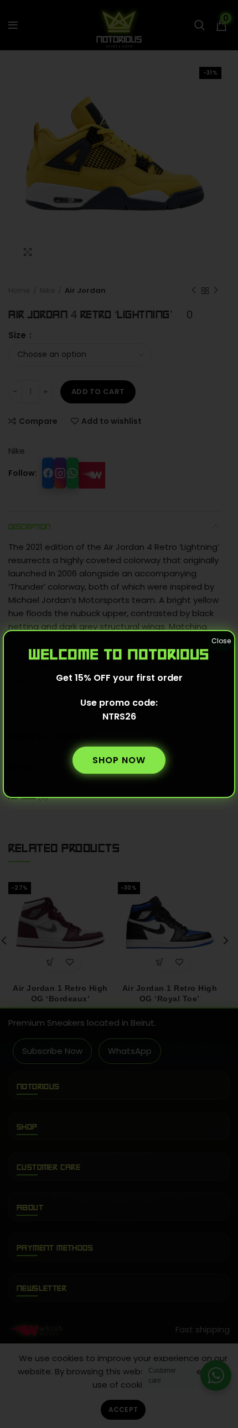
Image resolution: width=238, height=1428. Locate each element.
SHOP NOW (119, 760)
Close (221, 640)
